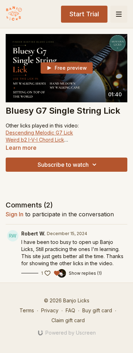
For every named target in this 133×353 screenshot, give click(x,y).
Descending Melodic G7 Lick (39, 133)
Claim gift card (68, 320)
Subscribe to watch (63, 164)
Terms (27, 310)
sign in (14, 214)
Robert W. (33, 233)
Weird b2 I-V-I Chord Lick (35, 140)
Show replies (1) (85, 273)
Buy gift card (97, 310)
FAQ (70, 310)
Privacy (50, 310)
